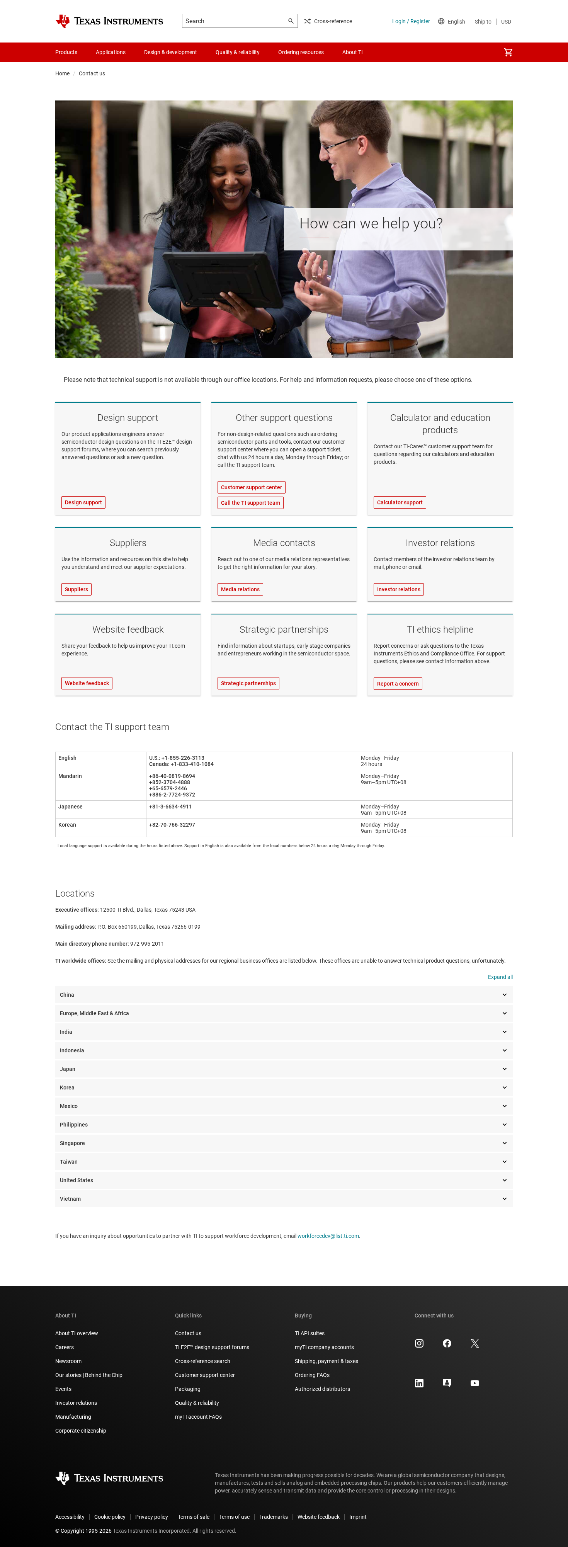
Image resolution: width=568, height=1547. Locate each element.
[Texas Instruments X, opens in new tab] (475, 1346)
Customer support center (205, 1375)
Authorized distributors (322, 1389)
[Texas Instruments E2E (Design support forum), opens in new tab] (447, 1386)
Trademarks (273, 1517)
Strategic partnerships (284, 629)
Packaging (188, 1389)
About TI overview (76, 1333)
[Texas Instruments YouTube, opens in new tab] (475, 1386)
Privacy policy (151, 1517)
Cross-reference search (202, 1361)
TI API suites (310, 1333)
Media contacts (284, 543)
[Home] (109, 21)
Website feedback (128, 629)
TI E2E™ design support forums (212, 1347)
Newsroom (68, 1361)
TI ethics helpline (440, 629)
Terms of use (234, 1517)
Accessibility (70, 1517)
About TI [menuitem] (352, 52)
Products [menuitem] (66, 52)
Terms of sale (193, 1517)
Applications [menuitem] (111, 52)
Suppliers (128, 543)
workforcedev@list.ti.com (328, 1236)
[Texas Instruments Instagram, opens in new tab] (419, 1346)
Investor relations (440, 543)
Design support (127, 417)
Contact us (188, 1333)
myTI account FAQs (198, 1417)
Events (63, 1389)
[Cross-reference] (386, 52)
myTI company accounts (324, 1347)
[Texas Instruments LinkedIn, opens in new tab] (419, 1386)
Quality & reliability (197, 1403)
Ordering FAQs (312, 1375)
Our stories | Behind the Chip (88, 1375)
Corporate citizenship (80, 1431)
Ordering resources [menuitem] (301, 52)
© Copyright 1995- (83, 1531)
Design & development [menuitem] (170, 52)
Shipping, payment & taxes (326, 1361)
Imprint (358, 1517)
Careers (64, 1347)
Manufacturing (73, 1417)
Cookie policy (110, 1517)
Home (62, 73)
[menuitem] (508, 52)
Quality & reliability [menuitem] (238, 52)
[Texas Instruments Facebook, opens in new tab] (447, 1346)
